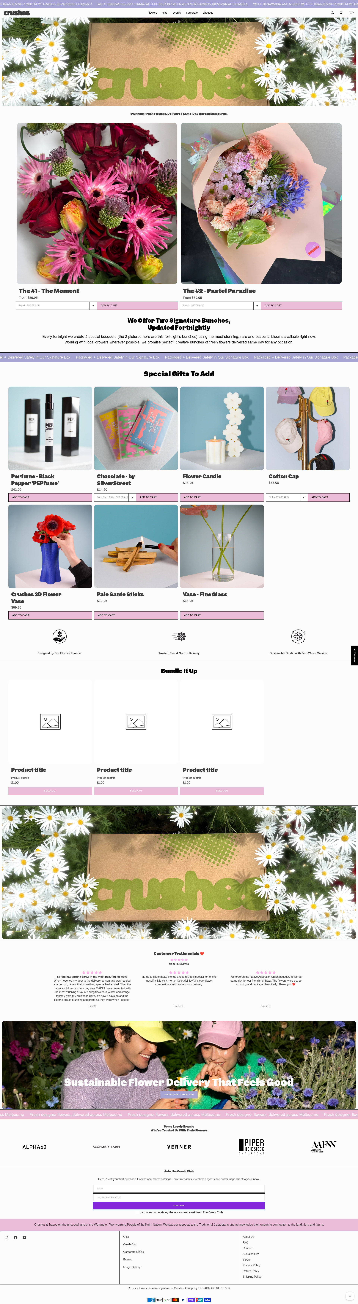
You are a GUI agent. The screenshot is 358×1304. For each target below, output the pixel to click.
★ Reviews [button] (354, 655)
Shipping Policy (252, 1276)
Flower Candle (202, 476)
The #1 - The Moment (49, 291)
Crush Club (130, 1244)
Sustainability (251, 1253)
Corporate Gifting (133, 1251)
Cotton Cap (284, 476)
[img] (179, 960)
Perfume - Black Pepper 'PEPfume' (35, 480)
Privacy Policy (251, 1265)
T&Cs (246, 1259)
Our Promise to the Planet (179, 1094)
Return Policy (251, 1271)
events (177, 12)
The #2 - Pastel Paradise (219, 291)
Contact (247, 1248)
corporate (192, 12)
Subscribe (179, 1206)
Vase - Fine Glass (205, 594)
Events (127, 1259)
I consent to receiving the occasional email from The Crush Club (182, 1212)
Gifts (126, 1236)
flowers (152, 12)
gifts (164, 12)
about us (208, 12)
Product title (28, 770)
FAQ (245, 1242)
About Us (248, 1236)
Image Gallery (131, 1267)
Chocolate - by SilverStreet (116, 480)
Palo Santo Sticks (120, 594)
